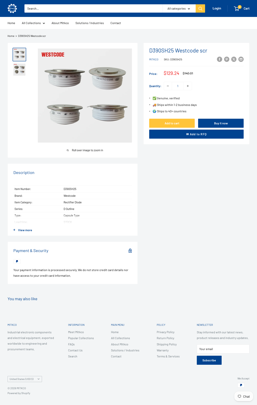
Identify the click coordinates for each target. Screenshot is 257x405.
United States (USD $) (21, 379)
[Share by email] (241, 59)
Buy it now (221, 123)
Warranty (163, 350)
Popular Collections (81, 338)
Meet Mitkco (76, 332)
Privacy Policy (165, 332)
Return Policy (165, 338)
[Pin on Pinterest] (226, 59)
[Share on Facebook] (219, 59)
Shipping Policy (167, 344)
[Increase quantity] (188, 86)
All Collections (31, 23)
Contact (115, 23)
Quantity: (155, 86)
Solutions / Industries (89, 23)
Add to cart (172, 123)
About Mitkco (60, 23)
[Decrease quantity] (168, 86)
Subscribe (209, 360)
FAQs (71, 344)
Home (11, 23)
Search (72, 356)
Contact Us (75, 350)
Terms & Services (168, 356)
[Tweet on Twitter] (233, 59)
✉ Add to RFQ (196, 134)
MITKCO (153, 59)
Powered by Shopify (19, 393)
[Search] (200, 8)
